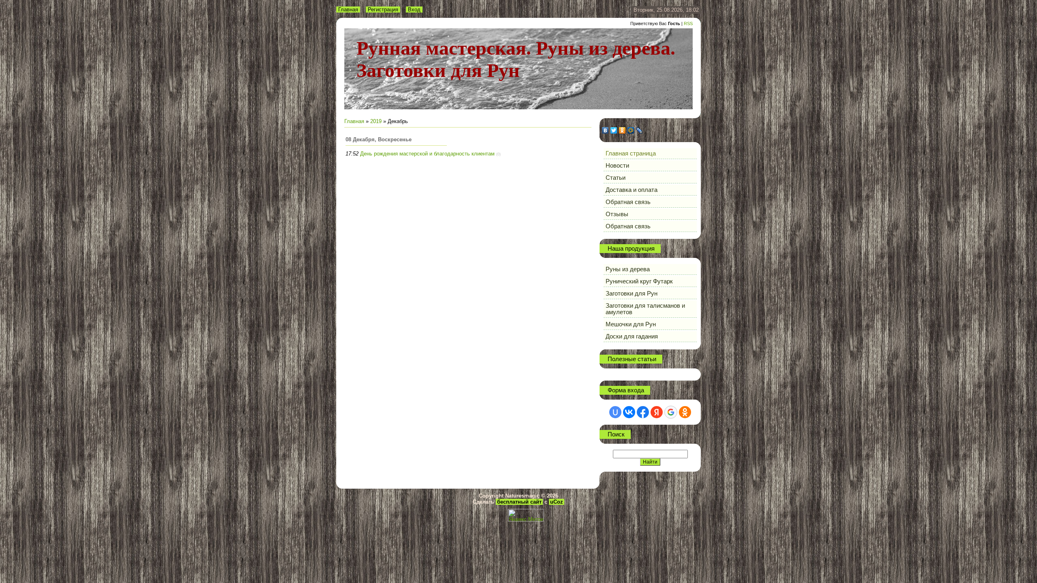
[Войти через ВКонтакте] (629, 412)
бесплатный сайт (519, 502)
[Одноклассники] (622, 130)
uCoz (556, 502)
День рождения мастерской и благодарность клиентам (427, 154)
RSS (688, 23)
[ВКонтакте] (605, 130)
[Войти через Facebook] (643, 412)
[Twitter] (614, 130)
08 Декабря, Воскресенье (379, 139)
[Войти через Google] (670, 412)
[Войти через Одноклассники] (685, 412)
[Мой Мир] (631, 130)
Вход (414, 9)
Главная (348, 9)
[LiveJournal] (639, 130)
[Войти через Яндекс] (657, 412)
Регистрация (383, 9)
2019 (376, 121)
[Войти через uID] (615, 412)
